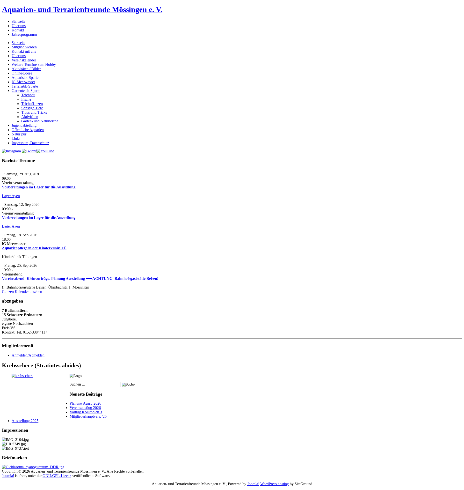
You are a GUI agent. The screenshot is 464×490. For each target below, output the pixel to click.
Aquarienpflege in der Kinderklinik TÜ (34, 248)
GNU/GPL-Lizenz (57, 476)
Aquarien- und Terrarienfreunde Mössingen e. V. (82, 9)
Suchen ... (77, 384)
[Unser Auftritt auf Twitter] (29, 151)
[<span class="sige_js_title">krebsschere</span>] (22, 376)
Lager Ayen (11, 196)
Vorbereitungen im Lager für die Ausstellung (38, 187)
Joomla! (8, 476)
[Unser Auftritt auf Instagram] (11, 151)
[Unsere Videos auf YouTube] (45, 151)
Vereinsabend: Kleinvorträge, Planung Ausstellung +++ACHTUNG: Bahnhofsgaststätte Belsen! (80, 278)
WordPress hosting (274, 484)
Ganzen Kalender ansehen (22, 292)
